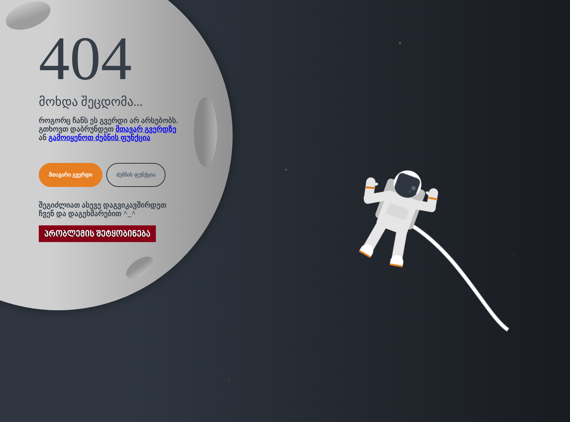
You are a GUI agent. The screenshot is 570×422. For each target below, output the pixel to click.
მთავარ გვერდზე (146, 129)
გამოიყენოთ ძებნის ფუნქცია (99, 137)
